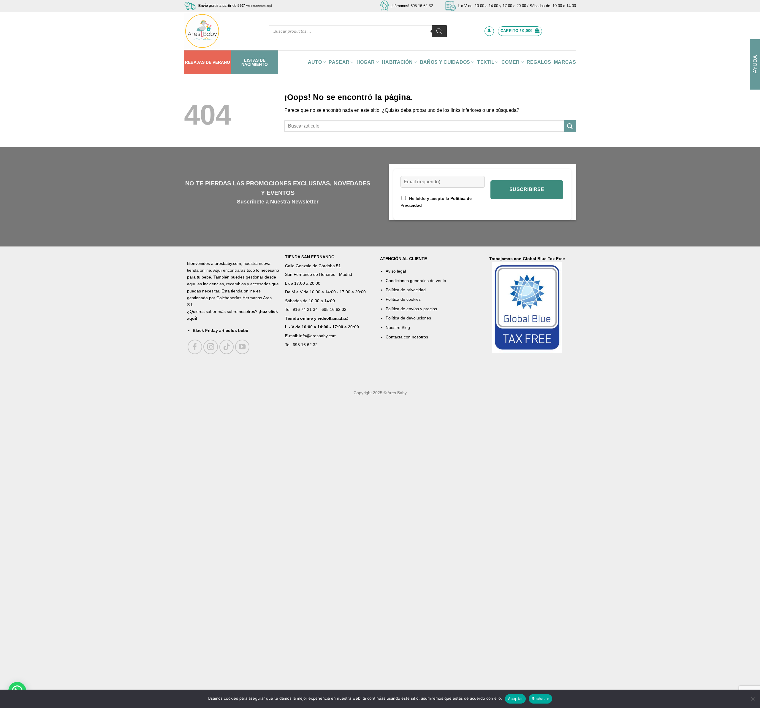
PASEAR (339, 62)
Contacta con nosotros (407, 337)
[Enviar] (570, 126)
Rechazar (540, 698)
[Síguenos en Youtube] (242, 347)
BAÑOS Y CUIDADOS (445, 62)
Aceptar (515, 698)
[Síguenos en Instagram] (210, 347)
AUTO (315, 62)
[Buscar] (439, 31)
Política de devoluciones (408, 318)
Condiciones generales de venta (416, 280)
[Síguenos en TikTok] (226, 347)
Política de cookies (403, 299)
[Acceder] (489, 31)
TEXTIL (485, 62)
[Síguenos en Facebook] (195, 347)
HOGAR (366, 62)
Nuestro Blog (398, 327)
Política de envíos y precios (411, 308)
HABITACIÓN (397, 62)
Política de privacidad (406, 289)
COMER (510, 62)
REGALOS (539, 62)
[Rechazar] (753, 700)
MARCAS (565, 62)
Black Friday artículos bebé (220, 330)
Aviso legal (396, 271)
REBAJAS (195, 62)
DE (209, 62)
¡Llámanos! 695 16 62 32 (411, 6)
